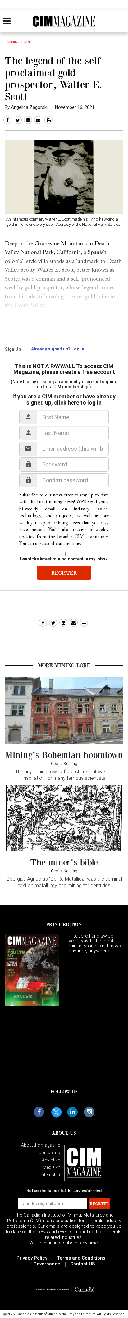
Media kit (51, 1167)
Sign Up (13, 349)
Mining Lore (19, 42)
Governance (46, 1264)
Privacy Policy (31, 1258)
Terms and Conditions (81, 1258)
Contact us (49, 1152)
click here (66, 402)
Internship (50, 1174)
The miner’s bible (64, 862)
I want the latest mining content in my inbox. (64, 559)
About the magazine (40, 1145)
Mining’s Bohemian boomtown (64, 754)
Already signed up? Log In (57, 348)
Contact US (82, 1264)
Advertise (51, 1159)
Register (64, 572)
